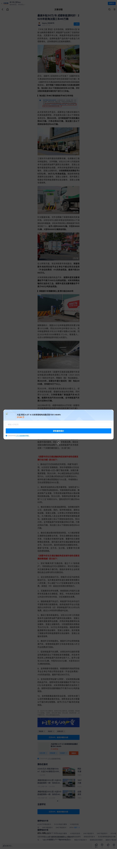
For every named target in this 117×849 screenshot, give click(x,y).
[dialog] (58, 424)
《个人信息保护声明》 (22, 436)
